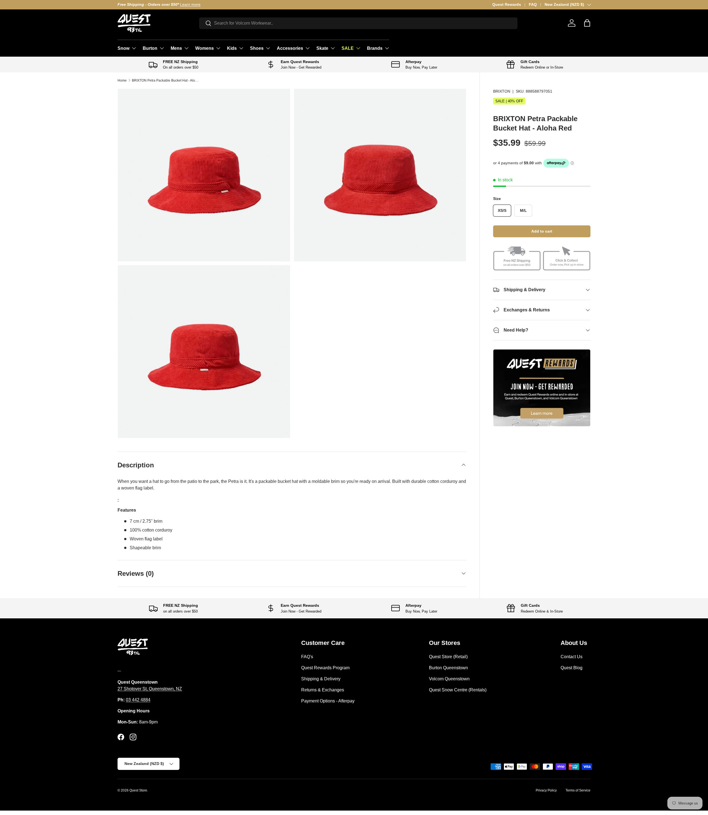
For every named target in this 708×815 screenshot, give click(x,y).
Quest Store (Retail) (448, 656)
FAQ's (307, 656)
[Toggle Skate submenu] (332, 48)
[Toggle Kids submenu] (241, 48)
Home (122, 80)
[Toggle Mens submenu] (186, 48)
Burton (150, 48)
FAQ (533, 4)
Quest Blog (571, 667)
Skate (322, 48)
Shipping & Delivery (320, 678)
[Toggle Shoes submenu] (268, 48)
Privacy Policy (546, 790)
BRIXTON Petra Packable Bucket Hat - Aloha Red (165, 80)
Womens (204, 48)
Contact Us (571, 656)
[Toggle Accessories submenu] (307, 48)
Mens (176, 48)
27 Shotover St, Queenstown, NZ (150, 688)
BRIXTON (501, 91)
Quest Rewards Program (325, 667)
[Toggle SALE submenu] (358, 48)
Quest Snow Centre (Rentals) (457, 690)
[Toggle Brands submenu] (387, 48)
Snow (123, 48)
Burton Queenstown (448, 667)
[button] (587, 23)
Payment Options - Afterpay (328, 701)
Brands (374, 48)
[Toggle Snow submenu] (134, 48)
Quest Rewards (506, 4)
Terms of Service (578, 790)
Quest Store (138, 790)
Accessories (290, 48)
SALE (348, 48)
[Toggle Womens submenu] (218, 48)
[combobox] (358, 23)
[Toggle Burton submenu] (161, 48)
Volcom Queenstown (449, 678)
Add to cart (541, 231)
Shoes (257, 48)
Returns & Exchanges (322, 690)
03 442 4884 (138, 699)
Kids (232, 48)
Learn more (190, 4)
